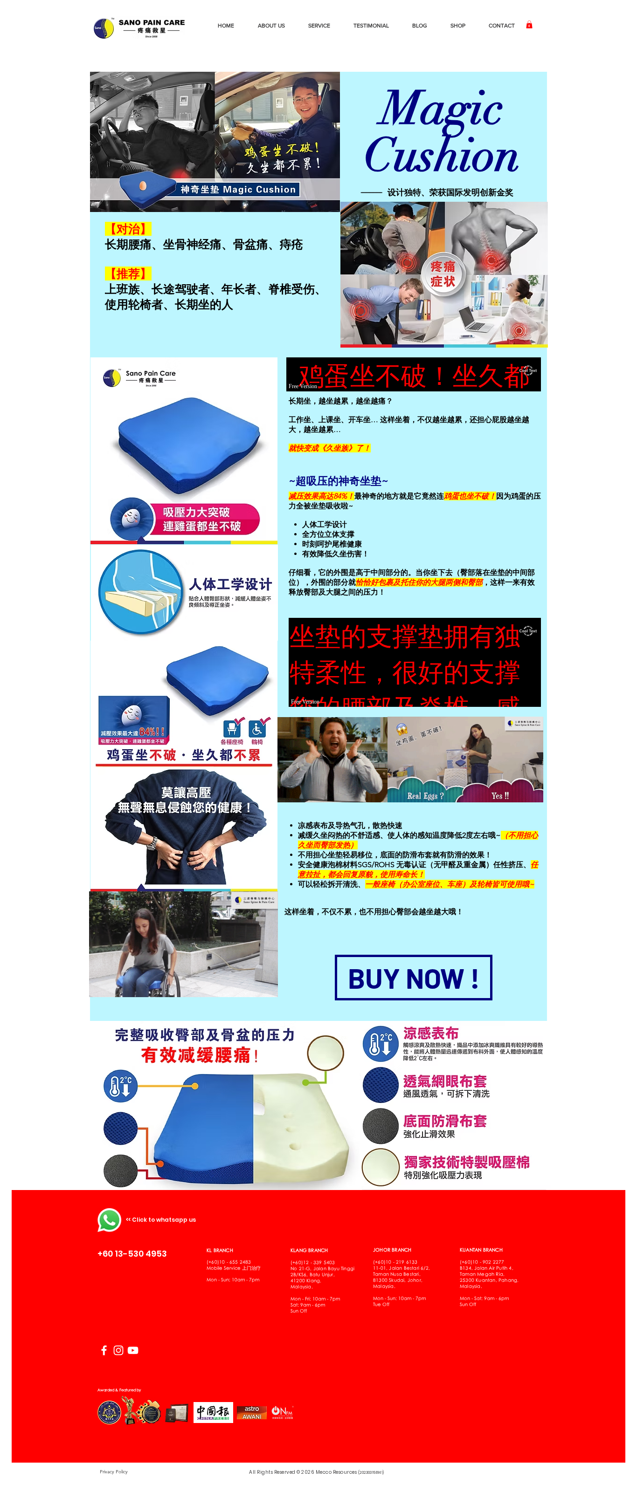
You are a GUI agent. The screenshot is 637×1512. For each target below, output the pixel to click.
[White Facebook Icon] (104, 1350)
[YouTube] (132, 1350)
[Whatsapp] (109, 1220)
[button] (529, 24)
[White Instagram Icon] (118, 1350)
